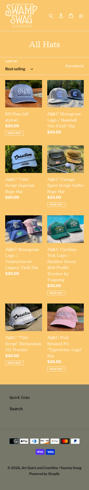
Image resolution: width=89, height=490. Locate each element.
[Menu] (81, 15)
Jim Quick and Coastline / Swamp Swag (51, 468)
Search (16, 408)
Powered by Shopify (44, 474)
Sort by (11, 61)
